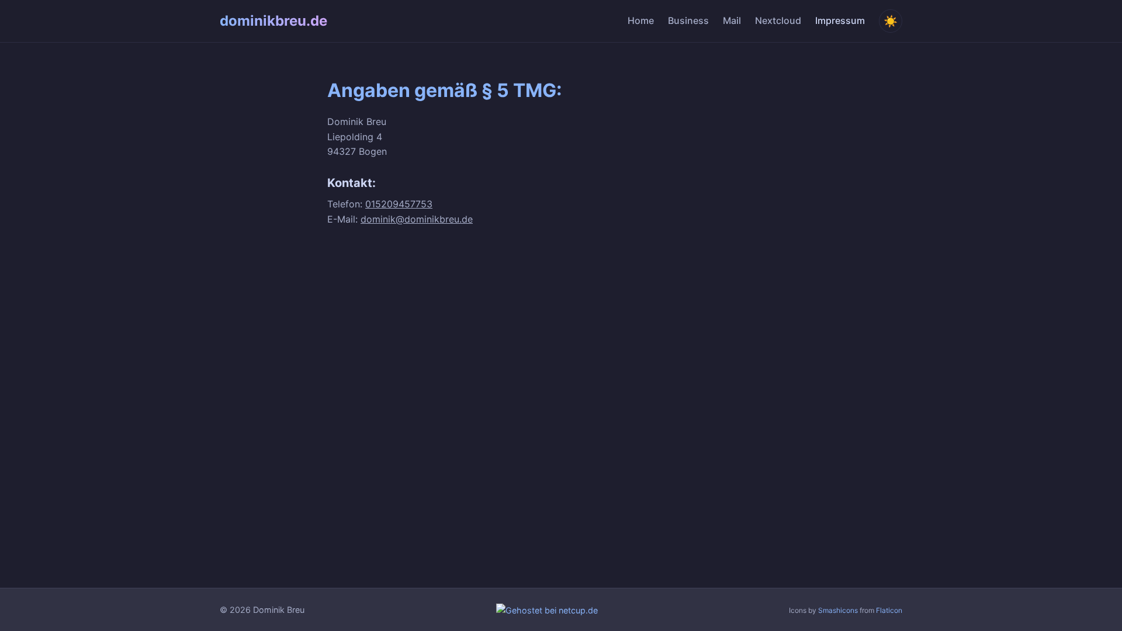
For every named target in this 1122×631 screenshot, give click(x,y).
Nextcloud (778, 20)
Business (688, 20)
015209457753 (398, 204)
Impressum (840, 20)
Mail (732, 20)
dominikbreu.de (273, 20)
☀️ (891, 21)
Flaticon (889, 610)
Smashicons (838, 610)
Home (641, 20)
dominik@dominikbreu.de (417, 219)
